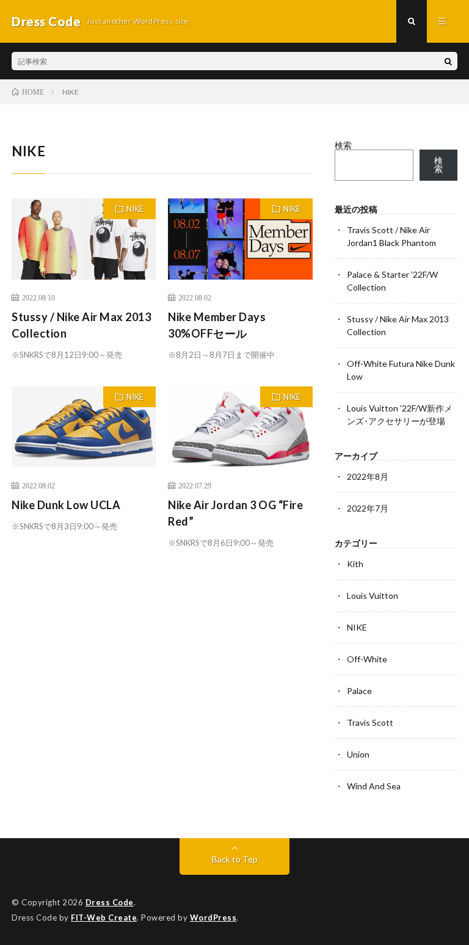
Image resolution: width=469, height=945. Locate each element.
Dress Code (109, 902)
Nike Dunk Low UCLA (66, 505)
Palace (359, 691)
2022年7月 (367, 508)
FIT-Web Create (104, 917)
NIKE (135, 209)
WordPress (213, 917)
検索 (343, 145)
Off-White (367, 659)
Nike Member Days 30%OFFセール (217, 325)
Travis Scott (370, 722)
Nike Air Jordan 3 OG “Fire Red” (235, 513)
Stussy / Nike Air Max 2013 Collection (81, 325)
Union (358, 754)
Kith (355, 564)
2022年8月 (367, 476)
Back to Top (235, 859)
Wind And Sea (374, 786)
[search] (448, 61)
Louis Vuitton (372, 595)
